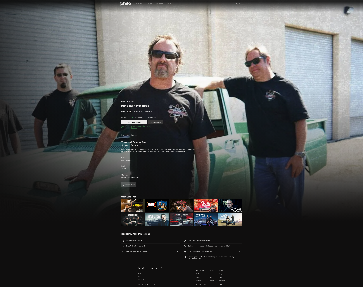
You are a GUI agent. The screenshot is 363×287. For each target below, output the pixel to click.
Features (212, 274)
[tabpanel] (181, 159)
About (221, 270)
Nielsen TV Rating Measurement (146, 284)
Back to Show (130, 185)
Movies (149, 4)
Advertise (222, 280)
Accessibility (141, 282)
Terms (139, 273)
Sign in (238, 4)
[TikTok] (157, 268)
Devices (212, 280)
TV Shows (139, 4)
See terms (134, 128)
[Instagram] (143, 268)
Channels (159, 4)
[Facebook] (139, 268)
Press (220, 277)
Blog (220, 274)
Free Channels (200, 270)
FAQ (211, 277)
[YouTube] (152, 268)
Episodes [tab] (125, 135)
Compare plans (155, 122)
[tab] (134, 135)
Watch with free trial (134, 122)
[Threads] (161, 268)
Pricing (170, 4)
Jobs (220, 284)
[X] (148, 268)
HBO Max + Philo (201, 284)
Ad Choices (141, 279)
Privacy (139, 276)
